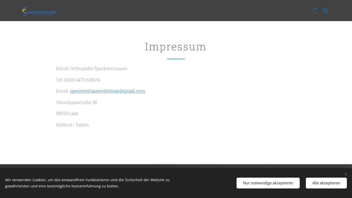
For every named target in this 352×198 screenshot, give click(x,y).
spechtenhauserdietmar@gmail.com (107, 91)
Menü (327, 10)
